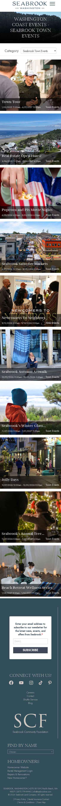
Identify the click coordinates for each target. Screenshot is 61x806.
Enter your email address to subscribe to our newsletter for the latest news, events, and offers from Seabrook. (30, 629)
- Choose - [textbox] (12, 751)
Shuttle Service (30, 699)
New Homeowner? (17, 778)
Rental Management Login (20, 771)
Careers (30, 692)
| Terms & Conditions (25, 802)
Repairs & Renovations (19, 774)
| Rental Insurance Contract (38, 799)
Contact (30, 696)
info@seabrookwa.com (42, 791)
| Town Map (40, 802)
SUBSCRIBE (30, 650)
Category (12, 50)
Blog (30, 703)
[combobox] (31, 752)
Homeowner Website (18, 767)
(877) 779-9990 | (24, 791)
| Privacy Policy (19, 799)
